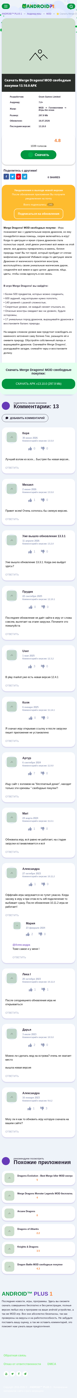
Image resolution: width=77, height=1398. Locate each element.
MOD (48, 14)
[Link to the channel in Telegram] (25, 1373)
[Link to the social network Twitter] (12, 1373)
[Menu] (6, 6)
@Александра (21, 944)
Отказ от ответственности (22, 1364)
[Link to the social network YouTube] (6, 1373)
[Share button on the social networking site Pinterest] (18, 176)
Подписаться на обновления (38, 213)
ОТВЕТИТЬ (12, 467)
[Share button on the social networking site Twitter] (12, 176)
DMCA (51, 1364)
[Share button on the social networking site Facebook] (6, 176)
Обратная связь (15, 1355)
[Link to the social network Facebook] (18, 1373)
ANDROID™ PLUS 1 (12, 14)
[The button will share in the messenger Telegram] (24, 176)
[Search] (71, 6)
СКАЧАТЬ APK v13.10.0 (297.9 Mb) (38, 383)
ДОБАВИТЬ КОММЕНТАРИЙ (27, 418)
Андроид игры (34, 14)
